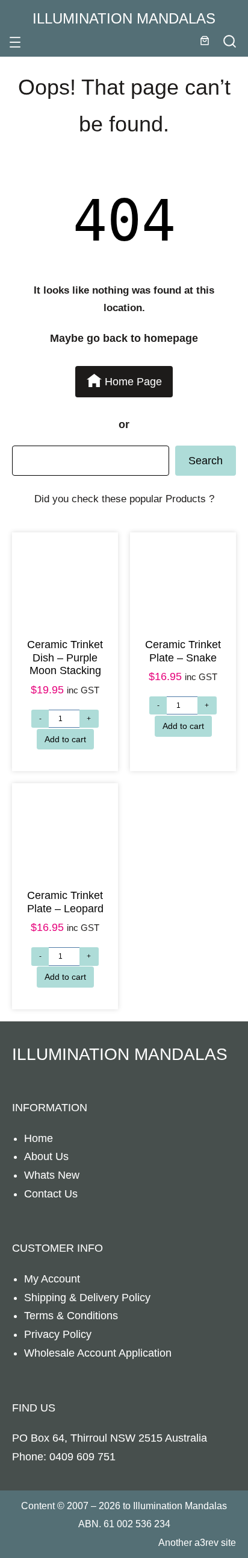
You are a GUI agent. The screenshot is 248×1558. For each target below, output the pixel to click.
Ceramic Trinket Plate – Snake (183, 651)
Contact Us (51, 1194)
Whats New (51, 1175)
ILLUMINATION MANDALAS (124, 18)
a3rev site (215, 1542)
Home (38, 1138)
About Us (46, 1156)
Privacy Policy (57, 1334)
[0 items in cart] (204, 40)
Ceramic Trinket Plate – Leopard (65, 902)
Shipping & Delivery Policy (87, 1298)
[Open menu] (15, 42)
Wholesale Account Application (98, 1353)
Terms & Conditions (71, 1316)
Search (205, 461)
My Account (52, 1279)
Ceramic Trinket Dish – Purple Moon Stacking (65, 657)
